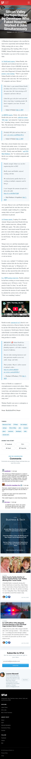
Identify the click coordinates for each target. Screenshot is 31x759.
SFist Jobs (3, 710)
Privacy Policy (4, 753)
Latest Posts (4, 707)
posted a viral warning (8, 74)
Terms (2, 755)
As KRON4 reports (7, 115)
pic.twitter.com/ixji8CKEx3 (11, 372)
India (25, 431)
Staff (2, 722)
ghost (4, 431)
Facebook (3, 738)
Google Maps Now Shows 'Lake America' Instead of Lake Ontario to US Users (15, 530)
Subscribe (15, 665)
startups (5, 428)
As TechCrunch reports (8, 61)
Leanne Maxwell (21, 8)
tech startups (24, 424)
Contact (3, 730)
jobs (20, 428)
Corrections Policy (5, 727)
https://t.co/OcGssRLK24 (11, 370)
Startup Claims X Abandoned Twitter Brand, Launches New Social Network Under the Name (15, 543)
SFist (4, 695)
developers (18, 431)
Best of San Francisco (6, 712)
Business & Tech (9, 8)
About (2, 720)
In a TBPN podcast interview (10, 278)
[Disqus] (15, 488)
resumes (26, 428)
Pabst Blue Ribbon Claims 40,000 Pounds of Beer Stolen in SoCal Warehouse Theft (15, 536)
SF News (16, 424)
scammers (10, 431)
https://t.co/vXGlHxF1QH (11, 193)
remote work (6, 434)
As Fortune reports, (7, 219)
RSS (2, 743)
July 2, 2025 (19, 110)
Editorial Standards (6, 725)
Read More (25, 679)
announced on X (15, 322)
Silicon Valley (12, 428)
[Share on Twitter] (6, 596)
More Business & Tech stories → (15, 550)
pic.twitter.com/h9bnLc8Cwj (15, 135)
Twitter (3, 740)
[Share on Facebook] (9, 596)
